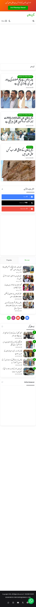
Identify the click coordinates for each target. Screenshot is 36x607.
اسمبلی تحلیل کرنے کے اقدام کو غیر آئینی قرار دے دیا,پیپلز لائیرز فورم (12, 334)
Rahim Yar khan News (25, 76)
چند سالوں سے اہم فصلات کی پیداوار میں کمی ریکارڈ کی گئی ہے (19, 82)
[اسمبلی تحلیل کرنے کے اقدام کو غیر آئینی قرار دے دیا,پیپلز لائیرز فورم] (28, 335)
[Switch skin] (9, 21)
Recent (27, 260)
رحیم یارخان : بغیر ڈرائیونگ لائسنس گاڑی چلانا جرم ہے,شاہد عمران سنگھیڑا (11, 268)
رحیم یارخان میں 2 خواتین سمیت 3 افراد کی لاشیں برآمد (12, 277)
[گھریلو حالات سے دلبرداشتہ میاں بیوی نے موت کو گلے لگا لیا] (28, 287)
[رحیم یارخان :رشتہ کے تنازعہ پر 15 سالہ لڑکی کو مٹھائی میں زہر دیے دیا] (28, 371)
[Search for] (33, 21)
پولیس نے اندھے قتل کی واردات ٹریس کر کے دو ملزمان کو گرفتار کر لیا (12, 361)
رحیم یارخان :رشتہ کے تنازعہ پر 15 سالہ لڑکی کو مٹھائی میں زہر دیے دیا (12, 370)
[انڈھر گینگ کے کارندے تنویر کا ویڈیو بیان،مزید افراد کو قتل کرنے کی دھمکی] (28, 344)
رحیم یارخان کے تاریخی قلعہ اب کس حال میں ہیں (19, 152)
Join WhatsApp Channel (18, 8)
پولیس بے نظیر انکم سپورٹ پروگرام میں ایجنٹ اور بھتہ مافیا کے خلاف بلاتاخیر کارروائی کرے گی (13, 306)
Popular (9, 260)
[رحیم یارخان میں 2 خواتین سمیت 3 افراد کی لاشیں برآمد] (28, 278)
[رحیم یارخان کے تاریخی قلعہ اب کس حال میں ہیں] (18, 170)
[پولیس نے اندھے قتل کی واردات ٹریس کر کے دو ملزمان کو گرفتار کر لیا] (28, 362)
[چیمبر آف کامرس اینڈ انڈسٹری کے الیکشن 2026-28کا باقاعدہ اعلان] (28, 296)
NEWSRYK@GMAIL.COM (22, 597)
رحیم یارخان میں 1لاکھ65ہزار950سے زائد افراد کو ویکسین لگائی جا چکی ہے (18, 120)
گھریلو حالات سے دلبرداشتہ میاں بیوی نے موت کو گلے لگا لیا (13, 286)
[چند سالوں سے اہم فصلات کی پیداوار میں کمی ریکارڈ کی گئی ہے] (18, 99)
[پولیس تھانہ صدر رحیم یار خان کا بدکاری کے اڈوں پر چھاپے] (28, 353)
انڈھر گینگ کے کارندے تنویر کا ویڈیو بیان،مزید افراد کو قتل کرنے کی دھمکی (12, 343)
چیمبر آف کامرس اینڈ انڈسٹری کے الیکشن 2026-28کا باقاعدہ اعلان (12, 295)
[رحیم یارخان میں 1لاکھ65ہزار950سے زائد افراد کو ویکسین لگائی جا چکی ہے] (18, 134)
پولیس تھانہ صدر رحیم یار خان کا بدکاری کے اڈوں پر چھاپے (13, 352)
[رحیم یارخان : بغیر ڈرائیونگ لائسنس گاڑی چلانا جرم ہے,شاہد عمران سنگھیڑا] (28, 269)
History (29, 147)
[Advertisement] (18, 43)
